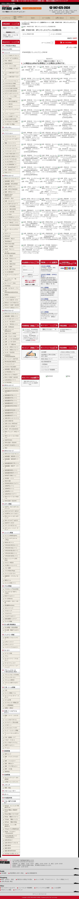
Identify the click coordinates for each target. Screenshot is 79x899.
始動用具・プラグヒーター (11, 576)
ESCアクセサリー (10, 596)
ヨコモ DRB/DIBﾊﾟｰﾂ (10, 164)
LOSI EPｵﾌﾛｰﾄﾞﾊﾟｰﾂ (10, 380)
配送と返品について (46, 359)
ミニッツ (7, 52)
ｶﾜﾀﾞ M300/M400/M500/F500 (11, 291)
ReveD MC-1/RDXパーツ (12, 156)
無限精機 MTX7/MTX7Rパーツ (12, 391)
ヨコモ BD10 (9, 256)
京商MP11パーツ (9, 486)
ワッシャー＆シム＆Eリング (12, 733)
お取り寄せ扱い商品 (6, 881)
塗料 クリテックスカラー (11, 757)
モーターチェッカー (10, 663)
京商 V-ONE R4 (9, 421)
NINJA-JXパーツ (9, 542)
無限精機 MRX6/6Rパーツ (12, 410)
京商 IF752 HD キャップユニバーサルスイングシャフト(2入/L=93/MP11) (31, 205)
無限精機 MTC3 (9, 181)
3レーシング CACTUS (11, 359)
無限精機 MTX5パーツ (11, 398)
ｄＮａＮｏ (8, 127)
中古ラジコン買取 (6, 889)
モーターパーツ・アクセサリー (11, 659)
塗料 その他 (8, 769)
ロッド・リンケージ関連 (11, 730)
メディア (7, 785)
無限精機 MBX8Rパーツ (12, 456)
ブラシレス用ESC (10, 680)
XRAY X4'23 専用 (9, 243)
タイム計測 (8, 700)
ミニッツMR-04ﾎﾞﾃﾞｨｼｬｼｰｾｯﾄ (12, 77)
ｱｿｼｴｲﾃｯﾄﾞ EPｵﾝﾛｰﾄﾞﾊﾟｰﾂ (11, 307)
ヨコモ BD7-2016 (10, 269)
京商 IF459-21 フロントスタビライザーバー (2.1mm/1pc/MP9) (67, 127)
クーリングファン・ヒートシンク (11, 666)
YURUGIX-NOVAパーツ (11, 556)
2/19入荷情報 (44, 299)
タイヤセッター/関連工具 (12, 702)
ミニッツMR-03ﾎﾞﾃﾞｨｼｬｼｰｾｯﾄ (12, 73)
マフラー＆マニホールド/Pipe (11, 539)
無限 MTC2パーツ (10, 186)
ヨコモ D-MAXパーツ (10, 161)
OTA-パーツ (8, 172)
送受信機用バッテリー (11, 618)
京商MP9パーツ (9, 491)
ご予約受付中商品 (10, 46)
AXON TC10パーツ (10, 258)
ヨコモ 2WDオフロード (12, 347)
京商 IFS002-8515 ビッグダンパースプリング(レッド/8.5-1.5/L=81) (67, 228)
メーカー (45, 325)
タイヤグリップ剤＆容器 (11, 722)
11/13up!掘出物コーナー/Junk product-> (11, 836)
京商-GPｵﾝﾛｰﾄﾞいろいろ (11, 842)
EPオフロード (9, 310)
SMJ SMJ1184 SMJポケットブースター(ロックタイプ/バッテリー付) (49, 216)
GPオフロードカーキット (12, 453)
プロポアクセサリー (10, 616)
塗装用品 (7, 771)
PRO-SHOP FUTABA (36, 897)
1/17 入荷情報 (45, 312)
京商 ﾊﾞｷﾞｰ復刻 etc (10, 344)
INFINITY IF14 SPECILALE (8, 195)
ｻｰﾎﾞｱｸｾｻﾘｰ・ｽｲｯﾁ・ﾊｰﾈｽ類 (11, 602)
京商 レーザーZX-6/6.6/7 (12, 339)
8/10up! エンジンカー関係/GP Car (12, 806)
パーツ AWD (8, 98)
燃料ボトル (8, 580)
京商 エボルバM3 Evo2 (11, 423)
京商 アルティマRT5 (10, 333)
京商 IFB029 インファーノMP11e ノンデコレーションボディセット (49, 205)
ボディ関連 (8, 504)
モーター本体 (8, 653)
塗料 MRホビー (9, 763)
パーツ (6, 130)
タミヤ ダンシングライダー (11, 230)
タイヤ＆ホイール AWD (11, 121)
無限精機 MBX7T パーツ (12, 466)
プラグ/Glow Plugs (10, 570)
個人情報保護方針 (46, 361)
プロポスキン (8, 613)
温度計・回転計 (9, 708)
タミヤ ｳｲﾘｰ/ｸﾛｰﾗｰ (10, 321)
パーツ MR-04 (8, 106)
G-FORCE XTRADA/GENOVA (10, 355)
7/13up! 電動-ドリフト (11, 819)
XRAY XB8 (8, 481)
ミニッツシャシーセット (11, 80)
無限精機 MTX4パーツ (11, 400)
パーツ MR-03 (8, 104)
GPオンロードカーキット (12, 388)
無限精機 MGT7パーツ (11, 415)
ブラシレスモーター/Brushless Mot (10, 670)
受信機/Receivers (9, 605)
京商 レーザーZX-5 (10, 341)
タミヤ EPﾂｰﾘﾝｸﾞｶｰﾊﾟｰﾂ (11, 203)
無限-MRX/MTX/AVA (10, 850)
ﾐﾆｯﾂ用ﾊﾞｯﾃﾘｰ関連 (10, 124)
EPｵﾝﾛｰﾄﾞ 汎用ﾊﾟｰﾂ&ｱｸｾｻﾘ (12, 305)
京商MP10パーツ (45, 22)
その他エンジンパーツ (11, 565)
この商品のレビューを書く (30, 357)
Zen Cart (49, 897)
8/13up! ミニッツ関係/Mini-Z (10, 825)
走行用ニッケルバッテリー (11, 638)
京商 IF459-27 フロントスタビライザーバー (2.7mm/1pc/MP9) (49, 127)
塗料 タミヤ (8, 754)
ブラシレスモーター (10, 677)
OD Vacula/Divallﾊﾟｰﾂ (11, 167)
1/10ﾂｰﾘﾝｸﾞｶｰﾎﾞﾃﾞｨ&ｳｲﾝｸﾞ (12, 511)
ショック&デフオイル (11, 719)
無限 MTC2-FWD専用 (11, 189)
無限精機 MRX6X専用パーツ (12, 406)
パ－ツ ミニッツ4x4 (11, 96)
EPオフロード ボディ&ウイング (12, 517)
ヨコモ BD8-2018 (10, 264)
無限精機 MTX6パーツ (11, 395)
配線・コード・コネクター (11, 716)
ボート (6, 794)
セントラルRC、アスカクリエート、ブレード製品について (52, 879)
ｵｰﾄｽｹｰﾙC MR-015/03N (11, 88)
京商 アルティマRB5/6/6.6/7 (9, 330)
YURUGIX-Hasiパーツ (11, 548)
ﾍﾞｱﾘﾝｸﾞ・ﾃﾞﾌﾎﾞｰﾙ (10, 740)
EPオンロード (9, 175)
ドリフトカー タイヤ (10, 145)
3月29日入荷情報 (45, 266)
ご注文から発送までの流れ (8, 3)
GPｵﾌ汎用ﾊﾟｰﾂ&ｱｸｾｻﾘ (10, 500)
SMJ (6, 448)
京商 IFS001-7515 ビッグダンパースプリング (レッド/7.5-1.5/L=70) (49, 228)
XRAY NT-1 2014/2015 (11, 429)
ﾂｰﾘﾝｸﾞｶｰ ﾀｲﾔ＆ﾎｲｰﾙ (10, 297)
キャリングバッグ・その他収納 (11, 778)
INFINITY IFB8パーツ (10, 475)
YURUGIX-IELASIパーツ (11, 550)
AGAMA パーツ (9, 478)
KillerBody (7, 285)
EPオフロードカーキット (12, 313)
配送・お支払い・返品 (7, 879)
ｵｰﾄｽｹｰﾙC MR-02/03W (11, 91)
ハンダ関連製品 (9, 705)
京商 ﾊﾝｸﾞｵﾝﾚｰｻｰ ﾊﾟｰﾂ (11, 288)
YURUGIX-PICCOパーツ (11, 545)
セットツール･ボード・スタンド (12, 696)
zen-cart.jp (54, 897)
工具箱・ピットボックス (11, 781)
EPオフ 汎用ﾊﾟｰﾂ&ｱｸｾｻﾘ (11, 377)
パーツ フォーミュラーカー (12, 110)
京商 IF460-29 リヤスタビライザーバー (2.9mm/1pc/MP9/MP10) (30, 150)
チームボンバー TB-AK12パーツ (10, 279)
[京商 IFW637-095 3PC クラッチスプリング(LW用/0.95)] (38, 26)
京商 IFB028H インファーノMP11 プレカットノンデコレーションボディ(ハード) (67, 205)
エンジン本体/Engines (11, 535)
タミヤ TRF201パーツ (11, 324)
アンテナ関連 (8, 621)
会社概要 (43, 352)
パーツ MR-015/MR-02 (11, 101)
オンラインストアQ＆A (66, 357)
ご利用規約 (44, 364)
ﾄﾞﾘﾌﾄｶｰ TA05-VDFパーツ (12, 153)
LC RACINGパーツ (10, 372)
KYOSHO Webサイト (66, 329)
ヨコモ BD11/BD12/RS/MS (10, 252)
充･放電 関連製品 (10, 624)
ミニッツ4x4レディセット (12, 55)
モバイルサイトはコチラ (8, 887)
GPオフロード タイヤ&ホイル (12, 497)
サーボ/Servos (9, 598)
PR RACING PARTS (10, 361)
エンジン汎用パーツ (10, 583)
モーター (7, 650)
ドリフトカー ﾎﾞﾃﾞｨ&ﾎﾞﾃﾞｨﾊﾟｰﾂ (12, 139)
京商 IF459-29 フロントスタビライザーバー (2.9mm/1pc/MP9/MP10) (30, 173)
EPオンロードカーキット (12, 178)
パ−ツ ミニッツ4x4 (10, 66)
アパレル (7, 748)
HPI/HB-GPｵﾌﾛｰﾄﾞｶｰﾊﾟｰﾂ (11, 483)
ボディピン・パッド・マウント (11, 528)
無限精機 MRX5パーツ (11, 413)
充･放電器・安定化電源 (11, 627)
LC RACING (8, 382)
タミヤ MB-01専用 (10, 209)
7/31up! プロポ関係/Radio (12, 829)
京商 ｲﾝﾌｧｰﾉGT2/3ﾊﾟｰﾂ (11, 426)
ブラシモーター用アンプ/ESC (11, 592)
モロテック (8, 233)
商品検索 (7, 24)
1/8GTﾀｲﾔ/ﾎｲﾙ (8, 440)
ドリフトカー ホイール (11, 148)
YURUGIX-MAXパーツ (11, 553)
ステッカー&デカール (11, 525)
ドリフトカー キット (10, 136)
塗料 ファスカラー (10, 761)
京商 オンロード (10, 201)
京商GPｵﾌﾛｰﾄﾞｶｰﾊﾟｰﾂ (10, 494)
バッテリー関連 (9, 634)
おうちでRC (8, 49)
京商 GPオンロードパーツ (12, 418)
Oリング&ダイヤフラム (11, 742)
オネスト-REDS (9, 562)
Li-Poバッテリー (9, 641)
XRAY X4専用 (9, 246)
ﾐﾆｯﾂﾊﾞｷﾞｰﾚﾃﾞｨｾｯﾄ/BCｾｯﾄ (11, 58)
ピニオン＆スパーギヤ (11, 727)
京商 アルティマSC (10, 336)
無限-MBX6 (8, 848)
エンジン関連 (8, 532)
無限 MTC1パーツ (10, 192)
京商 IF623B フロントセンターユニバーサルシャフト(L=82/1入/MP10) (31, 85)
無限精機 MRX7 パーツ (11, 403)
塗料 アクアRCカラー (11, 766)
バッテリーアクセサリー (11, 647)
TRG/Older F (8, 241)
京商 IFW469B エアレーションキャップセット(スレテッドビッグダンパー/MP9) (31, 139)
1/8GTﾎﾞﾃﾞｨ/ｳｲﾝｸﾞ (10, 523)
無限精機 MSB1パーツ (11, 316)
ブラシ (6, 656)
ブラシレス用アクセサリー (11, 683)
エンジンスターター (10, 573)
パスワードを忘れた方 (28, 276)
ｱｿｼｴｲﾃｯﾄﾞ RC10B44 (10, 366)
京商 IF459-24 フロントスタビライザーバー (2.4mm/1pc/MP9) (67, 116)
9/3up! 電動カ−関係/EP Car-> (11, 810)
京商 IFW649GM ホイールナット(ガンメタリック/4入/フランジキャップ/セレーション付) (31, 251)
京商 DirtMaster (9, 327)
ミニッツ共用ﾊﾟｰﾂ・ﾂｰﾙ (11, 116)
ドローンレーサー (10, 791)
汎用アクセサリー (10, 745)
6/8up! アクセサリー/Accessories (10, 832)
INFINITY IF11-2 (9, 238)
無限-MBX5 (8, 845)
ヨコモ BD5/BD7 (9, 272)
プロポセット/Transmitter (12, 589)
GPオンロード (9, 385)
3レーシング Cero (10, 283)
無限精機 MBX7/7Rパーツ (12, 463)
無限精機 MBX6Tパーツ (11, 473)
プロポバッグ (8, 610)
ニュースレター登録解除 (48, 369)
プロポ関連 (8, 586)
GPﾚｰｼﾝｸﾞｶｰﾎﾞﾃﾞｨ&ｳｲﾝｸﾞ (11, 520)
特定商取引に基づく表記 (17, 873)
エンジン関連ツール (10, 693)
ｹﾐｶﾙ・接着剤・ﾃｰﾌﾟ (10, 737)
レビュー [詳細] (29, 348)
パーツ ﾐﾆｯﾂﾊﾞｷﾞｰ (10, 113)
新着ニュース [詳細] (49, 262)
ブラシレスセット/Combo (12, 674)
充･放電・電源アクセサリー (12, 630)
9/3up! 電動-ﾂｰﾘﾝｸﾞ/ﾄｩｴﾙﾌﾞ (12, 814)
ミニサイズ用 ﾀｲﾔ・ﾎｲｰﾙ (11, 300)
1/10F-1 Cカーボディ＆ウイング (12, 507)
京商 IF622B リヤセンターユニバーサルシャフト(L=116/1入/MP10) (67, 73)
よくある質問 (57, 887)
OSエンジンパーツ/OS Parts (11, 559)
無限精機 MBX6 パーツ (11, 470)
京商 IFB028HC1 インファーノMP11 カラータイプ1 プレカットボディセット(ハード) (31, 216)
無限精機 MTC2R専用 (11, 184)
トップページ (25, 22)
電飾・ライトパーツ (10, 143)
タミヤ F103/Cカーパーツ (12, 217)
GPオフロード (9, 451)
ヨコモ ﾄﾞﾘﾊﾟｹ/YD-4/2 (11, 159)
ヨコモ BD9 (8, 261)
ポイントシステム (65, 354)
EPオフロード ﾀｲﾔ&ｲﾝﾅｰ (11, 374)
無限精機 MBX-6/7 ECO (12, 369)
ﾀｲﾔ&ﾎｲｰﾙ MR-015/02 (10, 119)
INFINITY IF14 (9, 198)
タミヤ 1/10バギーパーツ (12, 319)
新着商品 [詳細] (29, 325)
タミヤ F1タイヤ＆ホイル (12, 220)
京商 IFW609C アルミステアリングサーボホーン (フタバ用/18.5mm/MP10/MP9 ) (31, 161)
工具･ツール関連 (9, 687)
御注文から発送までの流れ (24, 879)
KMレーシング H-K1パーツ (12, 432)
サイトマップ (45, 367)
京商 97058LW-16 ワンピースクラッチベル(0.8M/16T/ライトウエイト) (67, 161)
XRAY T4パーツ (9, 249)
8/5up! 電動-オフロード (11, 816)
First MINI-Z (8, 60)
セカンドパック (9, 608)
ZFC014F (7, 236)
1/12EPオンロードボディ (12, 513)
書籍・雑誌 (8, 787)
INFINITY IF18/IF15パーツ (12, 445)
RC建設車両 (8, 798)
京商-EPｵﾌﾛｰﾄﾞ (9, 840)
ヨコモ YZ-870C (10, 352)
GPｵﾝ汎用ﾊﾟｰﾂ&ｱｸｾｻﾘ (10, 442)
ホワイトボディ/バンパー (12, 93)
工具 (6, 690)
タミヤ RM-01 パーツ (11, 222)
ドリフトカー (8, 133)
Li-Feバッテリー (9, 644)
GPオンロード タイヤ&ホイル (12, 436)
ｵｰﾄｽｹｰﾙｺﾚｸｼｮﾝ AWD (10, 83)
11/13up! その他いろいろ (11, 853)
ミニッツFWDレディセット (12, 69)
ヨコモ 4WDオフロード (12, 349)
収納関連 (7, 774)
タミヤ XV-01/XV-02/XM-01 (12, 226)
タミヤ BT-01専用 (10, 206)
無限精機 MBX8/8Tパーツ (11, 459)
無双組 (6, 294)
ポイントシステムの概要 (42, 887)
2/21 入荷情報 (45, 287)
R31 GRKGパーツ (10, 169)
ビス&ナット (8, 725)
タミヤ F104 (8, 214)
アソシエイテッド (10, 364)
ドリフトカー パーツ (10, 151)
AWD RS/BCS (8, 63)
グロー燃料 (8, 568)
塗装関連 (7, 751)
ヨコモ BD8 (8, 266)
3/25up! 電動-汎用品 (11, 822)
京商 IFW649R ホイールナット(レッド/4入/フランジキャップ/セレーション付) (67, 239)
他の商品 (62, 331)
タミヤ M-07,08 (9, 211)
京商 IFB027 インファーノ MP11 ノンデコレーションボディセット (49, 193)
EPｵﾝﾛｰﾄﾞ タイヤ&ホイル (12, 302)
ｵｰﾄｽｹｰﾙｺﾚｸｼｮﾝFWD (10, 86)
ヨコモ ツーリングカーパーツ (12, 275)
